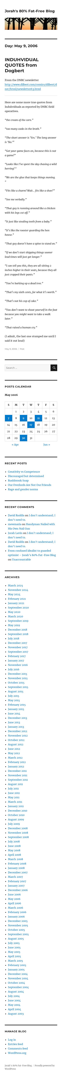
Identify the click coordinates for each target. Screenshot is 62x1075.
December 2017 (17, 642)
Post (22, 349)
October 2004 (16, 982)
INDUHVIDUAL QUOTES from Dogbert (22, 65)
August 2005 (16, 938)
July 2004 (14, 996)
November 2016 (18, 665)
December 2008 (18, 828)
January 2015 (16, 709)
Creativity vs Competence (24, 471)
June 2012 (14, 748)
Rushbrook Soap (18, 480)
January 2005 (16, 969)
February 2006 (17, 912)
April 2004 (14, 1009)
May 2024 (14, 594)
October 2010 (16, 815)
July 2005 (14, 943)
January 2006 (16, 916)
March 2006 (15, 907)
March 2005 (15, 960)
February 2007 (17, 881)
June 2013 (14, 722)
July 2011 (13, 788)
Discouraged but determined (26, 476)
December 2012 (17, 731)
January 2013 (16, 726)
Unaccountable (21, 559)
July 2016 (13, 669)
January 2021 (16, 603)
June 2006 (14, 894)
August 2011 (15, 784)
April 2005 (14, 956)
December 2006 (18, 890)
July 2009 (14, 823)
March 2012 (15, 757)
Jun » (46, 444)
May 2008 (14, 850)
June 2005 (14, 947)
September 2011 (18, 779)
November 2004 (18, 978)
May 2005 (14, 951)
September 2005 (18, 934)
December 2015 (17, 673)
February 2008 (17, 863)
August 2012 (15, 744)
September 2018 (18, 634)
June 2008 (14, 846)
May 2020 (14, 612)
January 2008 (16, 868)
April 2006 (14, 903)
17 (31, 424)
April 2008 (14, 854)
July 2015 (13, 695)
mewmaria (14, 524)
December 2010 (17, 810)
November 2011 (17, 775)
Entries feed (15, 1044)
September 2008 (18, 837)
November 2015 (18, 678)
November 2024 (18, 589)
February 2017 (17, 656)
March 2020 (15, 616)
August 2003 (16, 1013)
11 (38, 418)
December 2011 (17, 770)
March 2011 (15, 801)
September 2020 (18, 607)
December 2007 (18, 872)
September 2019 (18, 620)
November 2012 (18, 735)
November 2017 (18, 647)
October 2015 (16, 682)
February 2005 (17, 965)
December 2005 (18, 921)
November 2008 (18, 832)
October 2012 (16, 740)
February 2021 (17, 598)
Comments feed (18, 1048)
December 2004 (18, 974)
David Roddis (16, 515)
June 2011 (14, 793)
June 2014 (14, 713)
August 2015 (15, 691)
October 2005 (16, 929)
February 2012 (17, 762)
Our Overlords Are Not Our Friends (29, 485)
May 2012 (14, 753)
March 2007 (15, 876)
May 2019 (14, 625)
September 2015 (18, 687)
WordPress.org (17, 1053)
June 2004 (14, 1000)
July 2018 (13, 638)
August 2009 (16, 819)
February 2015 (17, 704)
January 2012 (16, 766)
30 (23, 438)
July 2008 (14, 841)
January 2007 (16, 885)
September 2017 (18, 651)
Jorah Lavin (15, 533)
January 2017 (16, 660)
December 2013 (17, 718)
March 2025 (15, 585)
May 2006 (14, 898)
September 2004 (18, 987)
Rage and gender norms (23, 489)
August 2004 (16, 991)
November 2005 (18, 925)
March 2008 (15, 859)
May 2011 (13, 797)
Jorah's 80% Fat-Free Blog (30, 11)
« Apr (15, 444)
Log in (12, 1039)
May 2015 (14, 700)
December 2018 (17, 629)
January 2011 (16, 806)
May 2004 (14, 1004)
